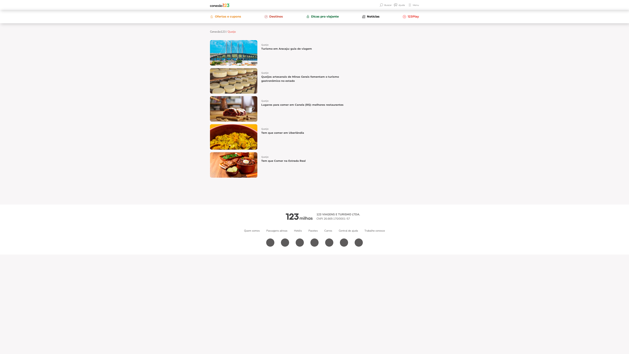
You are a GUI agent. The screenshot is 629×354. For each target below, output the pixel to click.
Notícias (373, 16)
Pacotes (313, 231)
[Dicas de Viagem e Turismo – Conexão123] (219, 5)
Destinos (276, 16)
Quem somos (252, 231)
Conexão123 (218, 32)
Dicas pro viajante (325, 16)
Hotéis (298, 231)
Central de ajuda (348, 231)
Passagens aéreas (276, 231)
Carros (328, 231)
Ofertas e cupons (228, 16)
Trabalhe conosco (374, 231)
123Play (413, 16)
